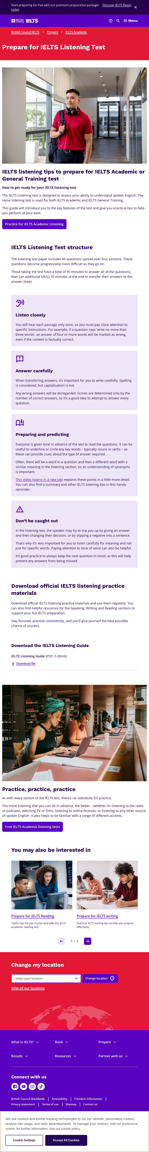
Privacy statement (23, 1104)
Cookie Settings (24, 1140)
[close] (135, 7)
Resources (63, 1056)
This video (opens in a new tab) (39, 479)
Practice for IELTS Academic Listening (34, 224)
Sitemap (71, 1104)
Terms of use (50, 1104)
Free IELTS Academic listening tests (32, 826)
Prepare (52, 32)
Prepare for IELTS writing (97, 916)
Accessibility (59, 1099)
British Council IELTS (25, 32)
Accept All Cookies (66, 1140)
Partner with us (110, 1056)
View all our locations (28, 988)
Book (59, 1042)
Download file (25, 664)
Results (17, 1056)
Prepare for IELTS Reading (32, 916)
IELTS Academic (76, 32)
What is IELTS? (22, 1042)
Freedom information (88, 1099)
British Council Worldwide (28, 1099)
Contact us (90, 1104)
